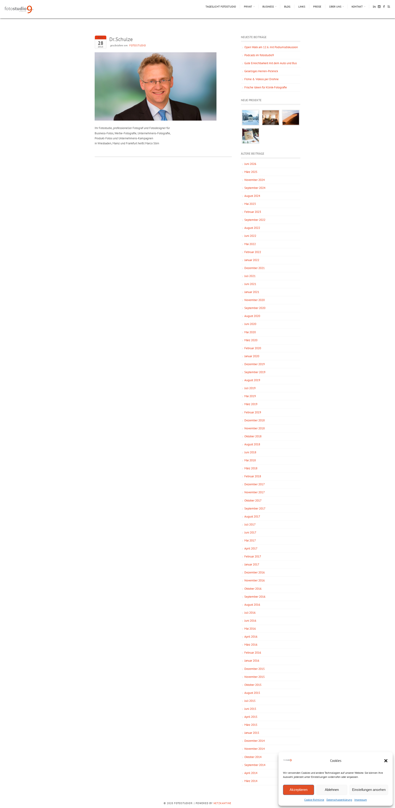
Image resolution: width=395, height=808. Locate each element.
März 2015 (250, 725)
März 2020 (250, 340)
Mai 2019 (250, 396)
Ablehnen (332, 790)
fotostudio (137, 45)
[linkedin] (374, 7)
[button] (386, 760)
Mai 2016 (250, 629)
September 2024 (254, 188)
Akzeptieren (298, 790)
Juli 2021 (250, 276)
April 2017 (250, 548)
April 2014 (250, 773)
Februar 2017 (252, 556)
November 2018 (254, 428)
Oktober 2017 (253, 500)
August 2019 (252, 380)
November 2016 (254, 580)
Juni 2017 (250, 532)
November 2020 (254, 300)
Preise (317, 6)
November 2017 (254, 492)
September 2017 (254, 508)
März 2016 (250, 645)
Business (268, 6)
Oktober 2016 (253, 589)
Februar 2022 (252, 252)
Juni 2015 (250, 709)
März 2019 (250, 404)
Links (301, 6)
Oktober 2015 (253, 685)
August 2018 (252, 444)
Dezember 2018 (254, 420)
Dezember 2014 (254, 741)
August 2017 (252, 516)
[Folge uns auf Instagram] (379, 7)
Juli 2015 (250, 701)
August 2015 (252, 693)
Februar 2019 (252, 412)
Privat (248, 6)
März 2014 (250, 781)
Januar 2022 (251, 260)
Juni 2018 (250, 452)
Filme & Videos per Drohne (261, 79)
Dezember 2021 (254, 268)
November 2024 (254, 180)
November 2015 (254, 677)
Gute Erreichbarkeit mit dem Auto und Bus (270, 63)
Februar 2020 (252, 348)
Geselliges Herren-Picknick (261, 71)
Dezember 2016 (254, 572)
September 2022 (254, 220)
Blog (287, 6)
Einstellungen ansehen (369, 790)
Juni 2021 (250, 284)
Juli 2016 (250, 613)
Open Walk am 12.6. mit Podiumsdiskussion (271, 47)
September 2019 (254, 372)
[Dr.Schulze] (155, 119)
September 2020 (254, 308)
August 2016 (252, 605)
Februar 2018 (252, 476)
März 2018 (250, 468)
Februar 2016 (252, 653)
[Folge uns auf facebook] (384, 7)
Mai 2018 (250, 460)
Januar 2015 (251, 733)
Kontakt (357, 6)
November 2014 (254, 749)
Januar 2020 (251, 356)
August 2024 (252, 196)
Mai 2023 (250, 204)
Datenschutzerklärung (339, 799)
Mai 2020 (250, 332)
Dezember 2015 (254, 669)
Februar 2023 (252, 212)
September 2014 (254, 765)
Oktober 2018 (253, 436)
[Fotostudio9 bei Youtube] (388, 7)
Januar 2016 (251, 661)
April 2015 (250, 717)
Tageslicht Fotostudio (221, 6)
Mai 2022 (250, 244)
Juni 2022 (250, 236)
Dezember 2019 (254, 364)
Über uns (335, 6)
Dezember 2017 (254, 484)
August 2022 (252, 228)
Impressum (360, 799)
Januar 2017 (251, 564)
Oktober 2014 (253, 757)
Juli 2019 (250, 388)
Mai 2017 (250, 540)
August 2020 (252, 316)
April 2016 (250, 637)
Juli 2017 (250, 524)
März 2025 (250, 172)
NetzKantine (222, 803)
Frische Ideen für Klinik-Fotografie (265, 87)
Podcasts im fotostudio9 (259, 55)
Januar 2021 (251, 292)
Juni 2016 (250, 621)
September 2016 (254, 597)
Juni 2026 (250, 164)
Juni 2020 (250, 324)
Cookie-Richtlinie (314, 799)
